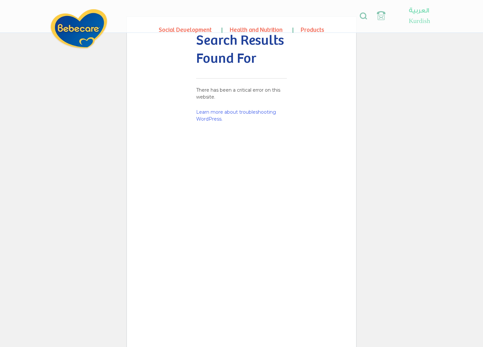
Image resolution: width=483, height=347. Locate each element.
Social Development (185, 30)
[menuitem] (419, 10)
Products (312, 30)
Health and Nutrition (256, 30)
